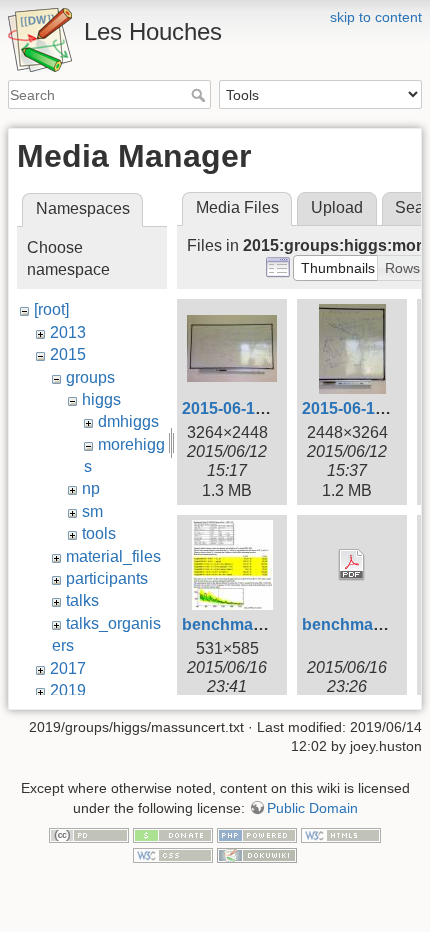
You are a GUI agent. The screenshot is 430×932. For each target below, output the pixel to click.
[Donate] (173, 835)
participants (107, 578)
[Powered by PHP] (257, 835)
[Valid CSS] (173, 854)
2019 (68, 690)
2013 (68, 332)
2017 (68, 668)
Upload (337, 207)
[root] (51, 309)
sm (92, 511)
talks (82, 600)
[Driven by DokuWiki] (257, 854)
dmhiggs (128, 421)
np (91, 488)
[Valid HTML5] (341, 835)
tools (99, 533)
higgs (101, 399)
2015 (68, 354)
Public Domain (312, 808)
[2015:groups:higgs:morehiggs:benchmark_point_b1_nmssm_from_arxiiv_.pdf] (352, 565)
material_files (113, 556)
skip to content (376, 17)
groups (90, 377)
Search (200, 95)
